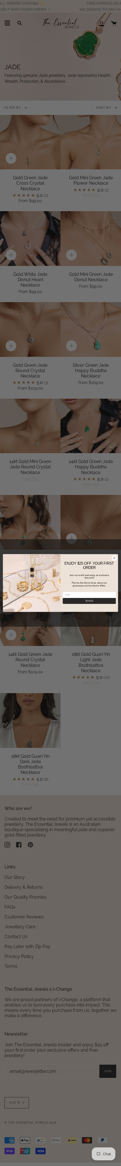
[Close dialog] (114, 557)
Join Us (89, 600)
